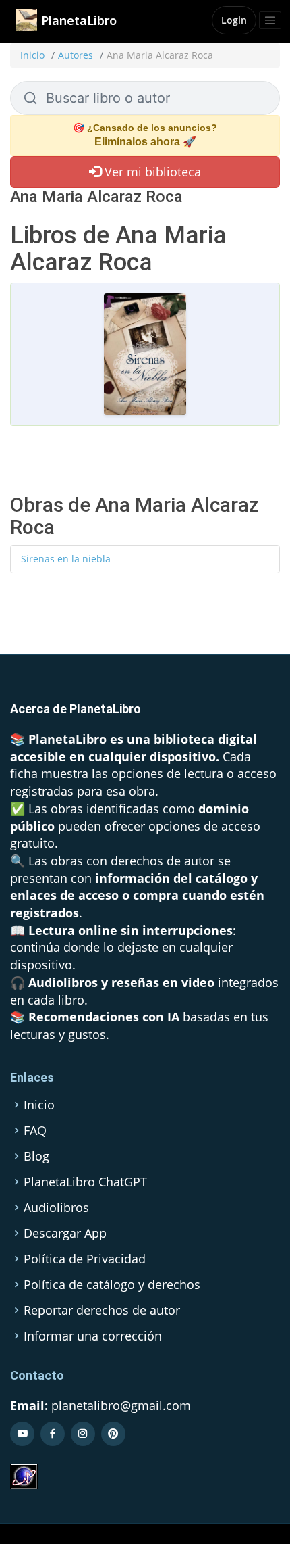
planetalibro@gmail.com (121, 1405)
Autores (75, 55)
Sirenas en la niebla (66, 558)
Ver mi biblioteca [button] (151, 172)
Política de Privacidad (85, 1259)
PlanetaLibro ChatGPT (85, 1182)
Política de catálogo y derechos (112, 1284)
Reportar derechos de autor (102, 1310)
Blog (36, 1156)
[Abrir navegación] (270, 20)
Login (234, 20)
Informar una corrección (93, 1336)
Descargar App (65, 1233)
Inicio (32, 55)
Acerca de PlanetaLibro (75, 709)
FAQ (35, 1130)
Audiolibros (56, 1207)
